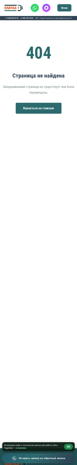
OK (68, 446)
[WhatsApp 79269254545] (35, 8)
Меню (64, 7)
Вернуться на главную (38, 108)
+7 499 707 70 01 (27, 18)
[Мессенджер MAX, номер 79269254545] (46, 8)
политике (21, 448)
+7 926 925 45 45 (12, 18)
